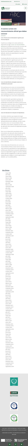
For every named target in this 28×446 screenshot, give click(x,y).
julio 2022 (8, 219)
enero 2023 (8, 210)
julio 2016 (8, 331)
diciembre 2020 (9, 249)
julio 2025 (8, 183)
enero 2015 (8, 359)
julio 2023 (8, 200)
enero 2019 (8, 285)
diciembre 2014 (9, 361)
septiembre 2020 (10, 254)
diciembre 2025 (9, 181)
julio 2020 (8, 256)
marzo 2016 (8, 337)
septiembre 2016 (10, 329)
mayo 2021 (8, 241)
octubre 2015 (9, 346)
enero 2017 (8, 322)
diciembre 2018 (9, 286)
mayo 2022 (8, 222)
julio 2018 (8, 293)
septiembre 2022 (10, 217)
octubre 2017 (9, 308)
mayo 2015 (8, 353)
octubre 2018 (9, 290)
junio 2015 (8, 351)
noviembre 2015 (9, 344)
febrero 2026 (9, 178)
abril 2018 (8, 298)
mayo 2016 (8, 334)
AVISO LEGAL (4, 428)
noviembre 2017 (9, 307)
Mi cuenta (18, 4)
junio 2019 (8, 276)
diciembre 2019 (9, 268)
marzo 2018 (8, 300)
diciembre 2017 (9, 305)
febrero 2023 (9, 208)
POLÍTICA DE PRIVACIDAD (12, 428)
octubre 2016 (9, 327)
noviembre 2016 (9, 325)
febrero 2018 (9, 302)
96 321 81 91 (17, 1)
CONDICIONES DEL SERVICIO (7, 432)
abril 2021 (8, 242)
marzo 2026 (8, 176)
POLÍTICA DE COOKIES (21, 428)
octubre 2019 (9, 271)
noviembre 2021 (9, 232)
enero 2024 (8, 196)
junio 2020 (8, 258)
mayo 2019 (8, 278)
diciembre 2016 (9, 324)
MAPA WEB (14, 434)
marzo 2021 (8, 244)
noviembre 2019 (9, 269)
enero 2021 (8, 247)
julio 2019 (8, 275)
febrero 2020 (9, 264)
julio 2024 (8, 188)
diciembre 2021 (9, 230)
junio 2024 (8, 190)
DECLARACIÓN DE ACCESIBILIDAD (19, 432)
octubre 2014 (9, 365)
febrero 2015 (9, 358)
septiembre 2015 (10, 348)
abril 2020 (8, 261)
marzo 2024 (8, 193)
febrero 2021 (9, 246)
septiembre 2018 (10, 292)
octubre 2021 (9, 234)
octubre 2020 (9, 252)
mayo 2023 (8, 203)
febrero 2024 (9, 195)
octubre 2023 (9, 198)
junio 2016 (8, 332)
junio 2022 (8, 220)
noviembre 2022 (9, 213)
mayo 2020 (8, 259)
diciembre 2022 (9, 212)
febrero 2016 (9, 339)
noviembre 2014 (9, 363)
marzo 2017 (8, 319)
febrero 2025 (9, 185)
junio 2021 (8, 239)
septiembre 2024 (10, 186)
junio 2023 (8, 202)
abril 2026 (8, 174)
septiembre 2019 (10, 273)
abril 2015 (8, 354)
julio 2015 (8, 349)
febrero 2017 (9, 320)
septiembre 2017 (10, 310)
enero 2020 (8, 266)
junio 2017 (8, 314)
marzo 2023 (8, 207)
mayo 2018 (8, 297)
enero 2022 (8, 229)
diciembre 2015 (9, 342)
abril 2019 (8, 280)
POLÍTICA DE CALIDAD (22, 430)
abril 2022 (8, 224)
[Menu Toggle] (25, 8)
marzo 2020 (8, 263)
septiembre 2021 (10, 236)
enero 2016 (8, 341)
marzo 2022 (8, 225)
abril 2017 (8, 317)
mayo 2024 (8, 191)
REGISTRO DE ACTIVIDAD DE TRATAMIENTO (10, 430)
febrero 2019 (9, 283)
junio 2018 (8, 295)
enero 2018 (8, 303)
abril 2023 (8, 205)
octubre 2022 (9, 215)
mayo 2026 (8, 173)
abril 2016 (8, 336)
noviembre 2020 (9, 251)
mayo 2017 (8, 315)
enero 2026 (8, 180)
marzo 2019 (8, 281)
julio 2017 (8, 312)
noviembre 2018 (9, 288)
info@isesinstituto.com (6, 1)
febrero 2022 (9, 227)
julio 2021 (8, 237)
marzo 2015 (8, 356)
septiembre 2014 (10, 366)
